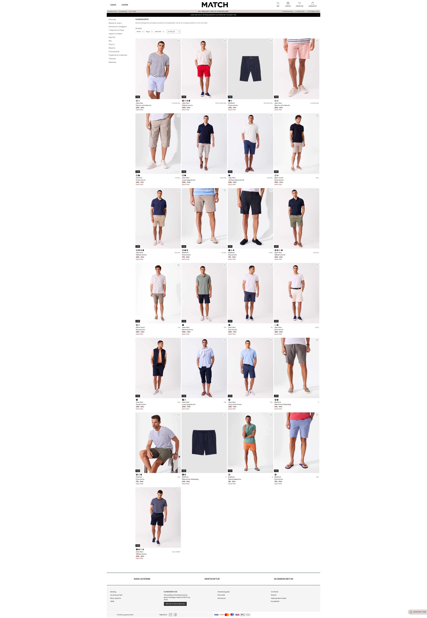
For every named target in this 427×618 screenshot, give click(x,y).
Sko (110, 41)
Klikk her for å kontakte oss (175, 604)
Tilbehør (112, 58)
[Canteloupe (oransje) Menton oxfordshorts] (139, 101)
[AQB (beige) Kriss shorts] (183, 250)
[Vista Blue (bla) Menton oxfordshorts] (137, 101)
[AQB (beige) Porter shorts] (231, 101)
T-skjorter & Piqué (116, 30)
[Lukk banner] (318, 15)
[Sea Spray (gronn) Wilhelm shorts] (187, 101)
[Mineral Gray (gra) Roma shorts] (275, 175)
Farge (148, 32)
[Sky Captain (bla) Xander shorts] (137, 400)
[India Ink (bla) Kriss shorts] (185, 250)
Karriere (273, 595)
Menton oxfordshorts (143, 105)
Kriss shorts (186, 255)
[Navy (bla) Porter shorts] (229, 101)
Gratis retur (212, 579)
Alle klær (112, 19)
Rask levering (142, 579)
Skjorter (112, 37)
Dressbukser (114, 51)
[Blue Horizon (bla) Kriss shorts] (275, 474)
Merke (139, 32)
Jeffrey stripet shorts (236, 180)
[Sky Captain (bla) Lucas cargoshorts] (185, 175)
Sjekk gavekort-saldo (278, 598)
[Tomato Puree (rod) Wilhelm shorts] (183, 101)
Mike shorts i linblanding (283, 404)
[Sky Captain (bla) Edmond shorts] (183, 325)
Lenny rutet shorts (235, 404)
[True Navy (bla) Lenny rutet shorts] (229, 400)
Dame (113, 5)
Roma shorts (279, 180)
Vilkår (112, 601)
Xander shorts (141, 404)
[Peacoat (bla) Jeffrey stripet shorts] (229, 175)
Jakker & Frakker (115, 34)
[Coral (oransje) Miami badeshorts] (229, 474)
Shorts (112, 44)
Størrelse (158, 32)
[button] (278, 5)
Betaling (113, 592)
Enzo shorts (232, 330)
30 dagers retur (283, 579)
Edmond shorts (187, 330)
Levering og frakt (116, 595)
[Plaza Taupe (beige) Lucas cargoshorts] (183, 175)
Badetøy (112, 62)
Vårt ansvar (221, 598)
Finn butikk (132, 11)
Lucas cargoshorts (188, 180)
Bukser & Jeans (115, 23)
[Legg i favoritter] (178, 41)
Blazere (112, 48)
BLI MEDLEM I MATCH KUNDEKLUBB (213, 11)
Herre (125, 5)
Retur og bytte (115, 598)
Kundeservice (112, 11)
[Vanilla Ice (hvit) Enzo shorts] (231, 325)
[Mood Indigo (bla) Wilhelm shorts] (189, 101)
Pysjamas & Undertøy (118, 55)
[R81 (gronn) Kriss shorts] (187, 250)
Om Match (274, 592)
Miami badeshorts (234, 479)
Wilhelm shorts (187, 105)
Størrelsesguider (223, 592)
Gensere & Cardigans (118, 26)
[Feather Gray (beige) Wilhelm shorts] (185, 101)
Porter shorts (233, 105)
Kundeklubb (123, 11)
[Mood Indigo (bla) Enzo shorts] (229, 325)
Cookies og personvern (125, 615)
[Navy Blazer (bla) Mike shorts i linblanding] (277, 400)
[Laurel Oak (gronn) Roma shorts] (277, 175)
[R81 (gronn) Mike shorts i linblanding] (275, 400)
